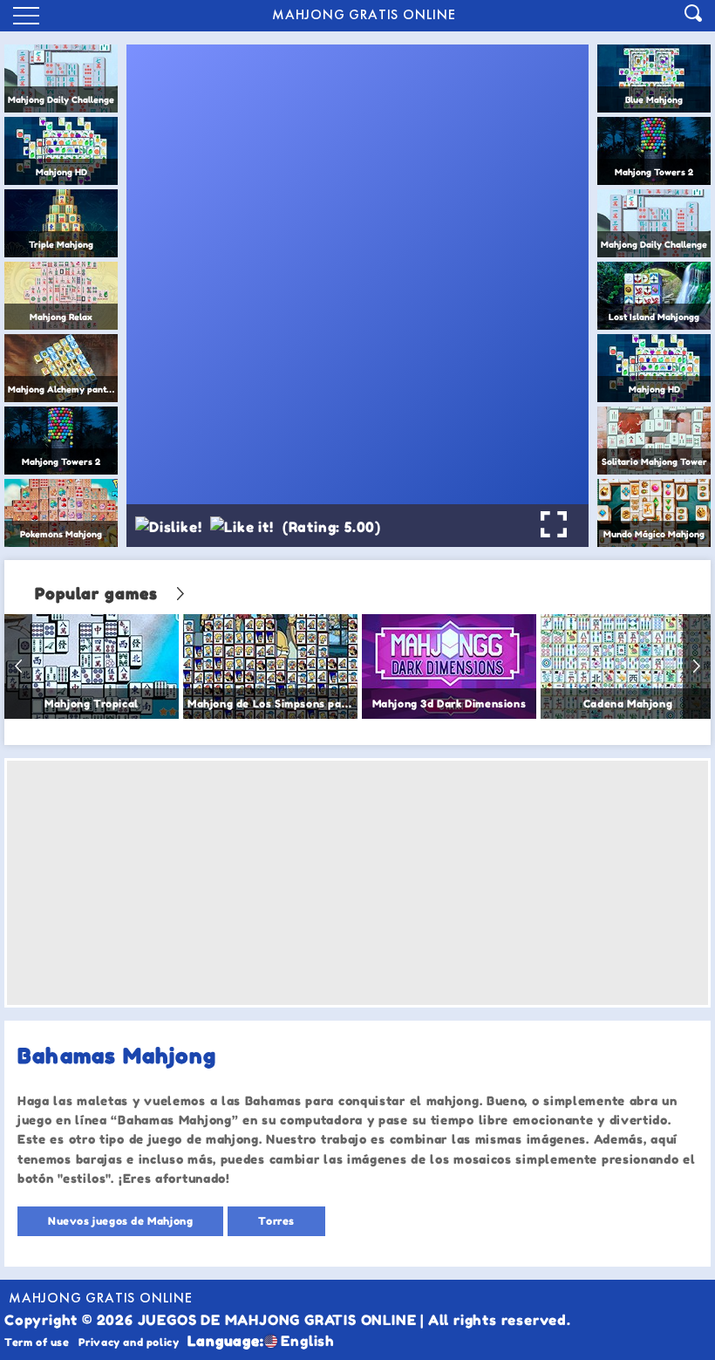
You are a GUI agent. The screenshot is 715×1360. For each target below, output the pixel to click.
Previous (18, 666)
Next (697, 666)
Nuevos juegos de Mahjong (120, 1220)
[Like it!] (241, 526)
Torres (276, 1220)
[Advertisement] (357, 883)
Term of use (37, 1342)
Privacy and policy (129, 1342)
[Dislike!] (168, 526)
